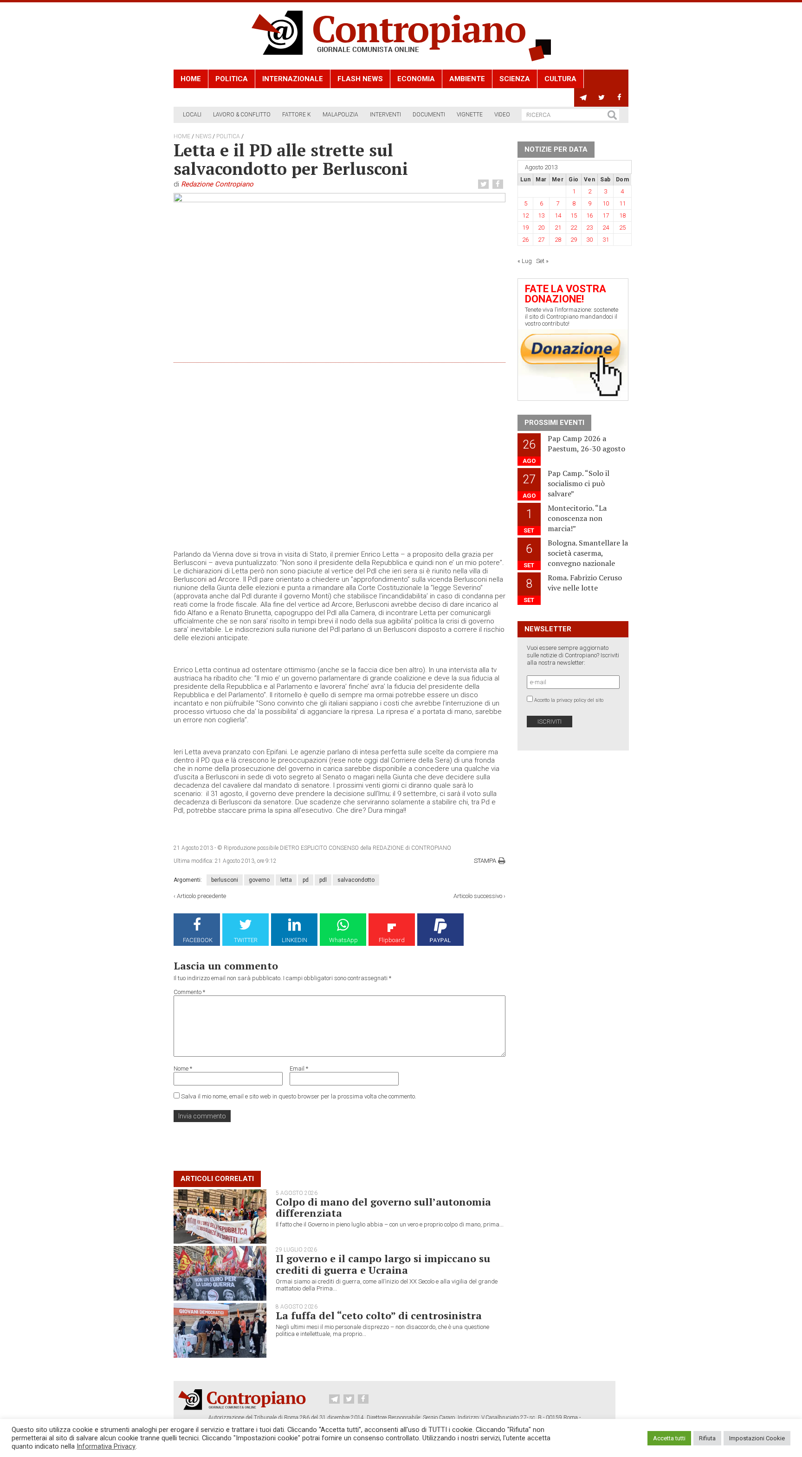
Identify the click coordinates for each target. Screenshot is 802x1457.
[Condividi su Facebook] (498, 184)
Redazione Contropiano (217, 184)
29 (573, 239)
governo (259, 880)
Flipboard (392, 940)
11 (622, 203)
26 (525, 239)
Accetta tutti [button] (669, 1438)
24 (605, 227)
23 (589, 227)
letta (286, 880)
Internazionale (292, 79)
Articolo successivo (477, 895)
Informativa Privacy (106, 1446)
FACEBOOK (198, 940)
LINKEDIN (294, 940)
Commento (189, 991)
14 (558, 215)
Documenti (429, 114)
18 (622, 215)
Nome (183, 1068)
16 (589, 215)
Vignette (470, 114)
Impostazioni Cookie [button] (757, 1438)
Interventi (385, 114)
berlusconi (224, 880)
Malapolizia (340, 114)
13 (541, 215)
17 (605, 215)
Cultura (560, 79)
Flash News (360, 79)
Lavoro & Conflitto (242, 114)
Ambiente (467, 79)
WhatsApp (343, 940)
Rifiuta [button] (707, 1438)
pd (306, 880)
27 (541, 239)
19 (525, 227)
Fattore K (296, 114)
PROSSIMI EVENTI (554, 422)
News (203, 136)
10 (605, 203)
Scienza (514, 79)
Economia (416, 79)
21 (558, 227)
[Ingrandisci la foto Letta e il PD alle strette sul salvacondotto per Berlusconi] (339, 359)
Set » (542, 260)
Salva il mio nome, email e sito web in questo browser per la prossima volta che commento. (298, 1096)
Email (299, 1068)
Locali (192, 114)
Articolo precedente (201, 895)
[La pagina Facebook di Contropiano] (619, 97)
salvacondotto (356, 880)
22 (573, 227)
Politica (231, 79)
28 (558, 239)
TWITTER (246, 940)
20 (541, 227)
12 (525, 215)
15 (573, 215)
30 (589, 239)
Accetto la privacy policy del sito (568, 700)
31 (605, 239)
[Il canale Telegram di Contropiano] (583, 97)
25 (622, 227)
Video (502, 114)
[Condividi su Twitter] (484, 184)
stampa (485, 860)
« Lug (524, 260)
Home (191, 79)
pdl (323, 880)
